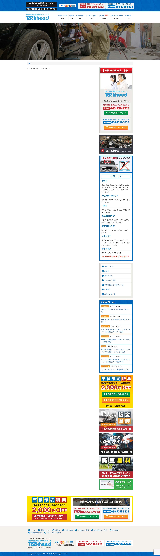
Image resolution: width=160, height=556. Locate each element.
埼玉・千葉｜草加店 (54, 533)
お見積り (103, 17)
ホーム (33, 530)
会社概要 (128, 17)
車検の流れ (80, 17)
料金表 (71, 17)
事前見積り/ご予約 (100, 530)
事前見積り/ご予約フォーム (114, 285)
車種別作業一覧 (109, 294)
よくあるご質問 (91, 17)
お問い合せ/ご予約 (116, 17)
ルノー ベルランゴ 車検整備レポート (115, 370)
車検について (62, 17)
